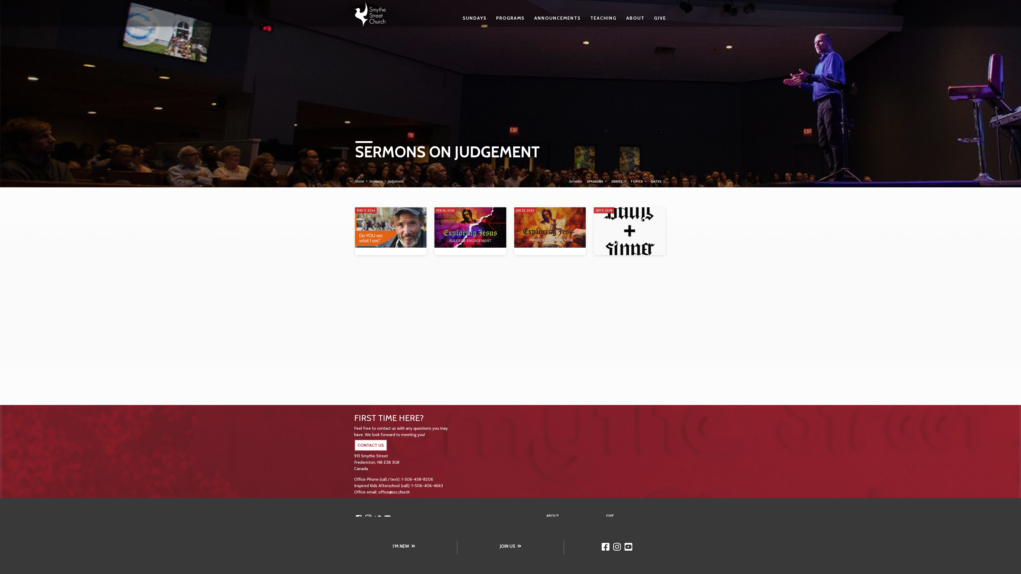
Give (660, 18)
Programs (510, 18)
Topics (637, 181)
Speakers (595, 181)
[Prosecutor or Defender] (550, 227)
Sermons (376, 181)
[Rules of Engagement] (470, 227)
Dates (656, 181)
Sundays (475, 18)
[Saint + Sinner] (629, 231)
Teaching (603, 18)
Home (359, 181)
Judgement (396, 181)
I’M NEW (401, 546)
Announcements (557, 18)
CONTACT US (371, 445)
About (635, 18)
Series (617, 181)
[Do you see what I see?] (390, 227)
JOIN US (507, 546)
